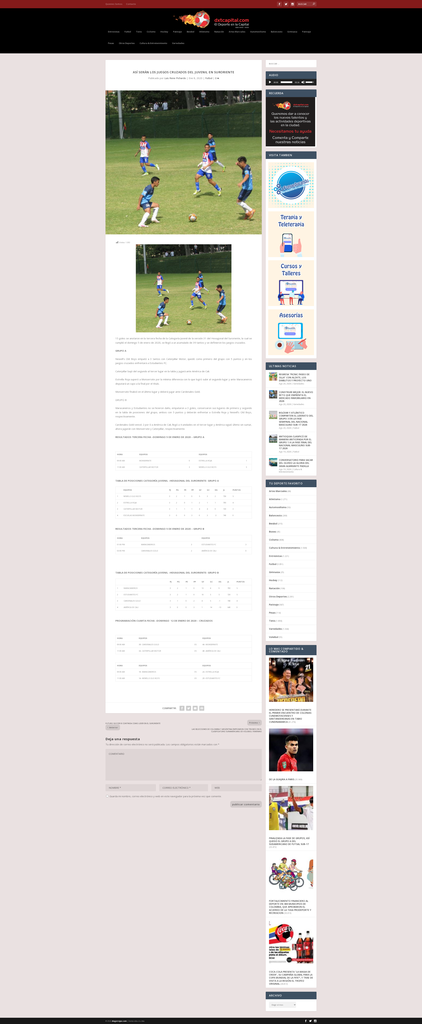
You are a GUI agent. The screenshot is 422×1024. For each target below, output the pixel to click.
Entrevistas (114, 31)
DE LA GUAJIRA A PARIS (281, 779)
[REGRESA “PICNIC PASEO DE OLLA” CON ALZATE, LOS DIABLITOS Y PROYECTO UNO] (273, 376)
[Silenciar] (303, 82)
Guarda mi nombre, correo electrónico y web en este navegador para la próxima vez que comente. (165, 796)
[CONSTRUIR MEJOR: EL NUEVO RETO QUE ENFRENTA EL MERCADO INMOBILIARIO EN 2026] (273, 394)
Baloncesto (276, 31)
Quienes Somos (114, 4)
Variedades (178, 43)
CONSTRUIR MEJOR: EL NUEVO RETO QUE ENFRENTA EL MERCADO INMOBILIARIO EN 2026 (296, 397)
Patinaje (177, 31)
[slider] (286, 82)
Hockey (164, 31)
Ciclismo (151, 31)
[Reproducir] (270, 82)
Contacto (131, 4)
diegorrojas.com (119, 1021)
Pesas (111, 43)
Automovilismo (258, 31)
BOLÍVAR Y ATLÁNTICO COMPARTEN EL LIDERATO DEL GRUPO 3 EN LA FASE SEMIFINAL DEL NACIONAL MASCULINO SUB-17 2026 (296, 418)
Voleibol (273, 637)
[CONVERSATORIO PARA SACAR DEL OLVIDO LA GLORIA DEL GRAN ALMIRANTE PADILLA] (273, 462)
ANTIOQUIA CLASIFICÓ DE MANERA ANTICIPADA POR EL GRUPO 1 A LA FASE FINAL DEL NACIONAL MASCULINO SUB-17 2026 (295, 442)
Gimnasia (292, 31)
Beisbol (190, 31)
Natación (219, 31)
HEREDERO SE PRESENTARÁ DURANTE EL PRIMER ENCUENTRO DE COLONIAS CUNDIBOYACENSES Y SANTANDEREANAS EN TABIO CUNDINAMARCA (290, 715)
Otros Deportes (127, 43)
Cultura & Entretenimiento (153, 43)
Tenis (139, 31)
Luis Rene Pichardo (175, 78)
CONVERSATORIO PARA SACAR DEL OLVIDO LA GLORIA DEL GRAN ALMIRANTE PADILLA (296, 462)
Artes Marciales (237, 31)
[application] (291, 82)
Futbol (127, 31)
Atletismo (204, 31)
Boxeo (272, 531)
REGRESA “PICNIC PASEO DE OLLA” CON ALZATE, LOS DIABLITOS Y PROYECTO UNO (295, 377)
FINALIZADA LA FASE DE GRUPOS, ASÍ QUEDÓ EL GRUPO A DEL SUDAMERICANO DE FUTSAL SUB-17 (289, 841)
